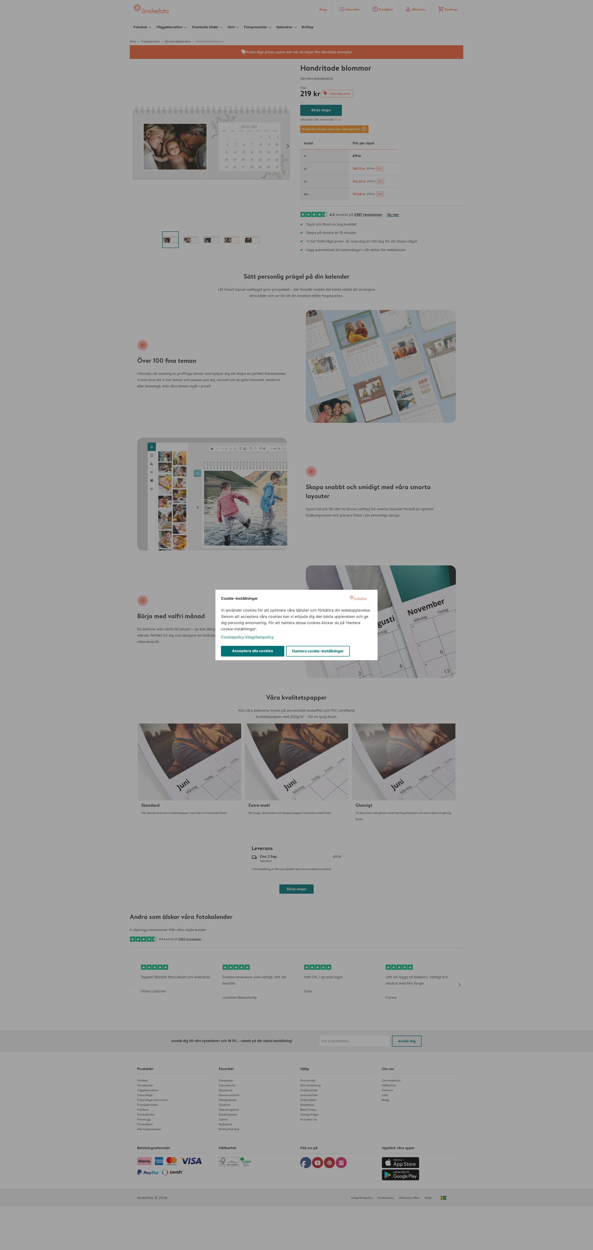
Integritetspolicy (259, 637)
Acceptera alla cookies (252, 650)
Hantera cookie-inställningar (318, 651)
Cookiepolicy (232, 637)
